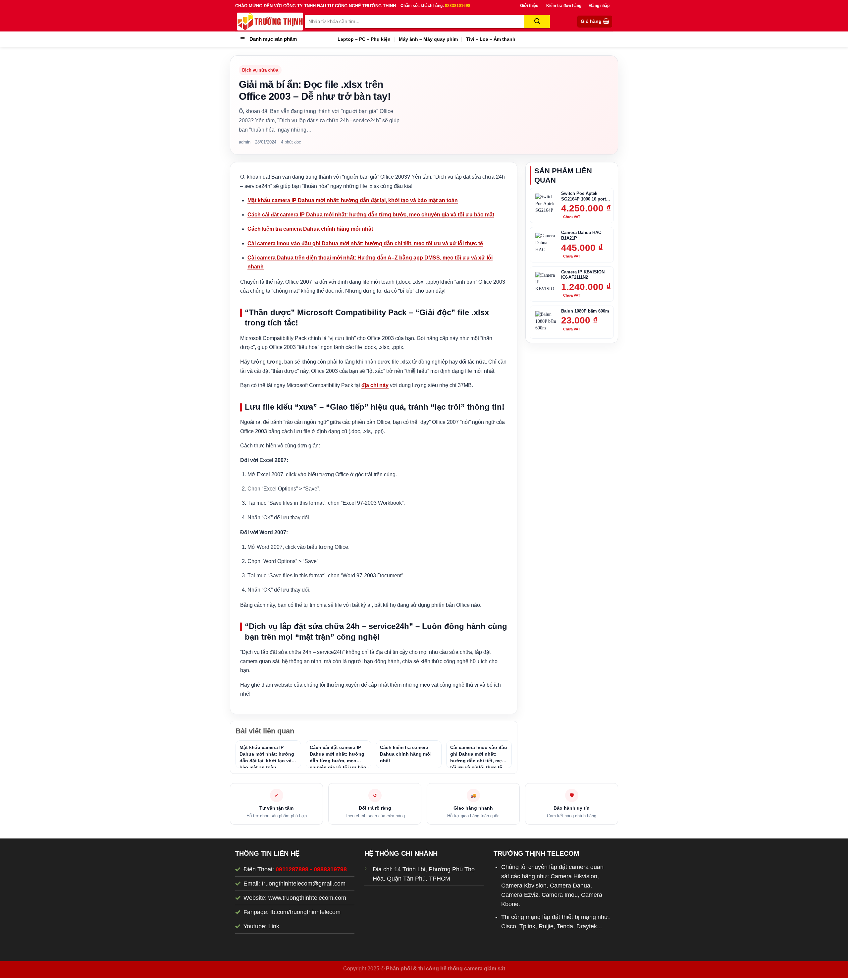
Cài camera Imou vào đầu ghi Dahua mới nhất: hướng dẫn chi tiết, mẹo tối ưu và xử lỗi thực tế (365, 243)
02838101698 (457, 5)
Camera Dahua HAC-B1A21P (582, 235)
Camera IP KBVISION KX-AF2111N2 (583, 274)
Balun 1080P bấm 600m (585, 311)
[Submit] (537, 21)
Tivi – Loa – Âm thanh (490, 39)
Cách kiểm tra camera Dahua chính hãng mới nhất (310, 229)
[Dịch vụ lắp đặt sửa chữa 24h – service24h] (270, 21)
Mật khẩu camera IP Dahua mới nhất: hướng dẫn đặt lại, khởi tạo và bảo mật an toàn (352, 200)
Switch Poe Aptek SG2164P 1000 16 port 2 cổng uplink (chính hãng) (585, 196)
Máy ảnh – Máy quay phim (428, 39)
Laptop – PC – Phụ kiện (364, 39)
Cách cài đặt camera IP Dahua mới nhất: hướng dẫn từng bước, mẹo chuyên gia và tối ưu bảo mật (370, 214)
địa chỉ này (375, 385)
